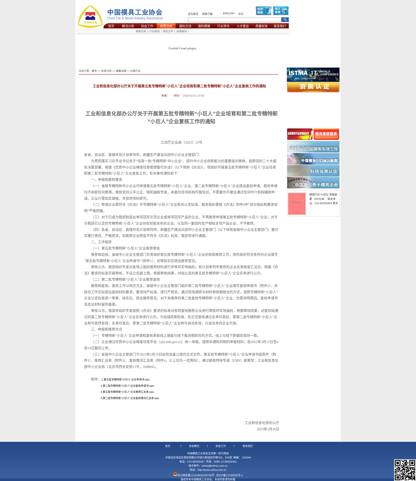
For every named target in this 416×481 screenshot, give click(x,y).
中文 (241, 14)
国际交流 (185, 26)
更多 (335, 203)
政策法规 (166, 26)
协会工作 (147, 26)
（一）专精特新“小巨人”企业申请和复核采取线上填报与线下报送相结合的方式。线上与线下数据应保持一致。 (175, 335)
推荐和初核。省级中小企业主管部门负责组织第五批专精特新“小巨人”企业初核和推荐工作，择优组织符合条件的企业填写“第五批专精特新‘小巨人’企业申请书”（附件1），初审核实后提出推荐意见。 (181, 258)
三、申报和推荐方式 (106, 329)
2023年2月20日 (268, 429)
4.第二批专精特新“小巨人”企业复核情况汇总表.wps (130, 398)
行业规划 (154, 31)
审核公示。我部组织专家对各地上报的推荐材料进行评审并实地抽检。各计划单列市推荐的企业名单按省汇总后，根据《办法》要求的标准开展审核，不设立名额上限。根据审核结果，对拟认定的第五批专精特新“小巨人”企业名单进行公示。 (181, 270)
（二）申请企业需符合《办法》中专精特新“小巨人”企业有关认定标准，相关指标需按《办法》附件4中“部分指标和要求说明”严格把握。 (181, 208)
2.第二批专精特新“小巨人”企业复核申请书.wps (127, 385)
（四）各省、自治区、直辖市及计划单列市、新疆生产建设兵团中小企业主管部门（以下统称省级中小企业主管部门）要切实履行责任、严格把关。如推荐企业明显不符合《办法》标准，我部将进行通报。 (181, 233)
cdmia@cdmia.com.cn (215, 465)
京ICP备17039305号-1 (229, 475)
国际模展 (204, 26)
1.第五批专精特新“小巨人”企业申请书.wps (125, 379)
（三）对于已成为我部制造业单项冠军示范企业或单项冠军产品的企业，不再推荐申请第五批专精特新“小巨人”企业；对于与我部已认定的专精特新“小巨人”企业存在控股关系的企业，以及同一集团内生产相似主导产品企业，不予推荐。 (181, 220)
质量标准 (261, 26)
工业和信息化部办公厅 (262, 423)
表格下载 (207, 14)
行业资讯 (223, 26)
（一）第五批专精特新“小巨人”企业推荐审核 (125, 248)
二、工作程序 (101, 242)
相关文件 (168, 31)
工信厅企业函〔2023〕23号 (181, 142)
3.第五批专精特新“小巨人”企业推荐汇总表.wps (127, 392)
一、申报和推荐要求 (106, 179)
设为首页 (193, 14)
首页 (111, 26)
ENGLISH (228, 13)
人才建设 (243, 26)
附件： (120, 379)
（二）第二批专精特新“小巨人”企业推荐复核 (125, 279)
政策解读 (182, 31)
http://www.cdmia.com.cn (212, 469)
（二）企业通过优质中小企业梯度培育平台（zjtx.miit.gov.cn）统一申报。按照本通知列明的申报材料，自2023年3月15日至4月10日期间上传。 (181, 345)
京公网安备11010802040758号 (195, 475)
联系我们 (280, 26)
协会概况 (194, 446)
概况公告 (128, 26)
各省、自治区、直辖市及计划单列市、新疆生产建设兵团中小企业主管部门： (143, 155)
